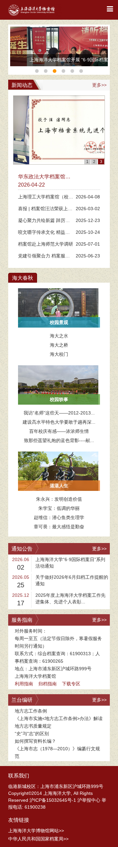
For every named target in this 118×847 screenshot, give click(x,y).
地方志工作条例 (31, 711)
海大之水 (59, 335)
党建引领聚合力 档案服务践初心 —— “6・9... (44, 257)
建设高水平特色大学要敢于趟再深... (59, 422)
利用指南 (24, 683)
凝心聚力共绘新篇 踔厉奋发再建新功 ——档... (44, 221)
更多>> (99, 85)
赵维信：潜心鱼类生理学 (59, 517)
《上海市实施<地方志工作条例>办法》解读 (59, 718)
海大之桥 (59, 345)
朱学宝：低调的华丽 (59, 508)
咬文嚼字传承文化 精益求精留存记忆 (44, 233)
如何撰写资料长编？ (35, 741)
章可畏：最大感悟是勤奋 (59, 526)
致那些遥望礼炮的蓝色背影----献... (59, 440)
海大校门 (59, 354)
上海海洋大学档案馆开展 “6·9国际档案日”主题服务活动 (57, 61)
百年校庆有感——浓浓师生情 (59, 431)
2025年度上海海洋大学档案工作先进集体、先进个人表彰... (70, 598)
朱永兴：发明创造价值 (59, 499)
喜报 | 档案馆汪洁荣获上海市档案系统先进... (45, 209)
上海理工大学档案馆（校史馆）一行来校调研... (45, 198)
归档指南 (47, 683)
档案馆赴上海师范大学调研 (45, 244)
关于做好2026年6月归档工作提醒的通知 (71, 580)
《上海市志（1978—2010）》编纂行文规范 (57, 752)
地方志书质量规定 (33, 726)
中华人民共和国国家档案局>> (38, 838)
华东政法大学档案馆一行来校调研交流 (44, 177)
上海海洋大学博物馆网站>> (36, 830)
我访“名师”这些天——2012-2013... (59, 412)
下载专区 (71, 683)
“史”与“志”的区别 (32, 733)
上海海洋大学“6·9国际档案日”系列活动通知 (70, 563)
